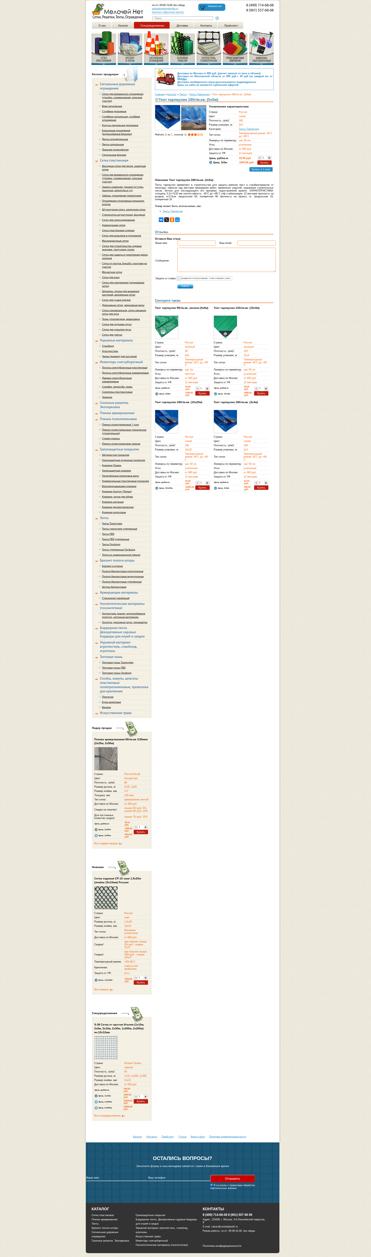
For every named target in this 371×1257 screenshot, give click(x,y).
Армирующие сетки (113, 225)
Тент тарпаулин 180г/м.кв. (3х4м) (236, 402)
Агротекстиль (110, 351)
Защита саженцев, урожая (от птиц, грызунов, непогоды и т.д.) (123, 189)
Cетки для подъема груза (117, 324)
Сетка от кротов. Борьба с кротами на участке (124, 265)
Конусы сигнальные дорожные (120, 125)
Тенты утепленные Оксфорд (118, 549)
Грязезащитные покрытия (150, 1215)
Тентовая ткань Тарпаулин (118, 662)
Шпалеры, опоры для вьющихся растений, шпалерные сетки (120, 293)
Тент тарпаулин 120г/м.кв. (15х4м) (237, 307)
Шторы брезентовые (114, 587)
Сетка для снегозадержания (118, 220)
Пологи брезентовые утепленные (122, 581)
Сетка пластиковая (103, 1215)
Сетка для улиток (112, 335)
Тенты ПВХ (108, 534)
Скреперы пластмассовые (117, 392)
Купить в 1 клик (261, 169)
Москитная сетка (112, 272)
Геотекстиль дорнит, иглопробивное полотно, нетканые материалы (123, 615)
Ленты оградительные (115, 139)
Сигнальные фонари (114, 155)
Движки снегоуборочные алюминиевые (117, 380)
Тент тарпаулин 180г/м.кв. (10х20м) (178, 402)
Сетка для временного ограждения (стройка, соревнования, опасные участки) (122, 98)
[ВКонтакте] (161, 219)
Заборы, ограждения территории (121, 195)
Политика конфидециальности (222, 1245)
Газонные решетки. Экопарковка (110, 1240)
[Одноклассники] (172, 219)
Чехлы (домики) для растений (119, 356)
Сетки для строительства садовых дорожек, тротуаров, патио (122, 248)
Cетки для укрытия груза (116, 329)
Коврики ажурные (113, 502)
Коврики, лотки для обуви (117, 496)
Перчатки (107, 697)
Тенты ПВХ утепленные (115, 539)
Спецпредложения (152, 25)
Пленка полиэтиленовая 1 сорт (120, 424)
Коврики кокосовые (114, 512)
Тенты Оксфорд (111, 544)
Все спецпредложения (107, 1115)
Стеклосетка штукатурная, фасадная (123, 215)
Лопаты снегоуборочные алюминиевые (125, 373)
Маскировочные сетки (115, 241)
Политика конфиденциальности (227, 1136)
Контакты (206, 25)
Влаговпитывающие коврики (119, 486)
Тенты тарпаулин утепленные (119, 529)
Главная (159, 94)
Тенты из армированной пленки (121, 555)
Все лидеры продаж (106, 843)
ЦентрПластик (119, 11)
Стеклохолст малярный (115, 598)
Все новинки (101, 989)
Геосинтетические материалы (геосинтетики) (162, 1244)
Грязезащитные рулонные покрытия (123, 460)
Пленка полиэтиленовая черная (121, 444)
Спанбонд (108, 346)
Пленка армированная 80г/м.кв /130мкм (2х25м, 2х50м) (121, 741)
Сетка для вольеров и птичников (121, 235)
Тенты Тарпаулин (112, 523)
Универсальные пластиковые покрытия (125, 481)
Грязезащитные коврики (116, 470)
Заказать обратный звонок (168, 12)
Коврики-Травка (111, 465)
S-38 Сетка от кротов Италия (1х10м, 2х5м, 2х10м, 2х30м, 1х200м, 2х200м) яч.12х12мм (119, 1028)
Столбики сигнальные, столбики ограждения (121, 118)
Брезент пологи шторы (105, 1227)
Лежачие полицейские (115, 149)
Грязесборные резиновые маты (120, 476)
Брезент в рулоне (112, 566)
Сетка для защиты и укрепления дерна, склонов (125, 257)
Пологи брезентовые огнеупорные (122, 571)
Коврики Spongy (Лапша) (117, 491)
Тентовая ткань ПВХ (114, 667)
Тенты (183, 94)
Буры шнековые (111, 702)
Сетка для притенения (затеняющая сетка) (123, 284)
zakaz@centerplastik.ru (165, 8)
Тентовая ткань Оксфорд (116, 673)
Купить (141, 832)
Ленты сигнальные (113, 144)
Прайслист (231, 25)
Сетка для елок (111, 277)
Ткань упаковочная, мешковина (121, 319)
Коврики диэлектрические (118, 507)
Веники (106, 707)
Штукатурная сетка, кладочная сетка (124, 209)
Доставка (182, 25)
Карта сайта (198, 1136)
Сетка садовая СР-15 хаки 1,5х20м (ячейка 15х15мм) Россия (117, 880)
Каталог (123, 25)
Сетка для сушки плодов (116, 300)
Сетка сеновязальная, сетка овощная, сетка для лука (124, 312)
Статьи (182, 1136)
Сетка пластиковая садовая (118, 230)
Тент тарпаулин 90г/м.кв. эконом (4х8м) (181, 307)
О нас (102, 25)
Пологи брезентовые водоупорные (123, 576)
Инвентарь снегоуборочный (152, 1240)
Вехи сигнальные (112, 106)
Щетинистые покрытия (115, 455)
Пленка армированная (104, 1219)
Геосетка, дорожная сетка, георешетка (124, 622)
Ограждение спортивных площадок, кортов (123, 203)
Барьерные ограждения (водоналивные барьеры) (117, 132)
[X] (166, 219)
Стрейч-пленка (111, 438)
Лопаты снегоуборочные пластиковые (124, 367)
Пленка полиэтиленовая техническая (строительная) (124, 432)
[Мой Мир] (177, 219)
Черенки (107, 397)
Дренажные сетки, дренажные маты (123, 305)
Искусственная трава (148, 1236)
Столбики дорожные (114, 111)
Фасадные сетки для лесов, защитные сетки (124, 168)
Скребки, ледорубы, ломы (117, 387)
